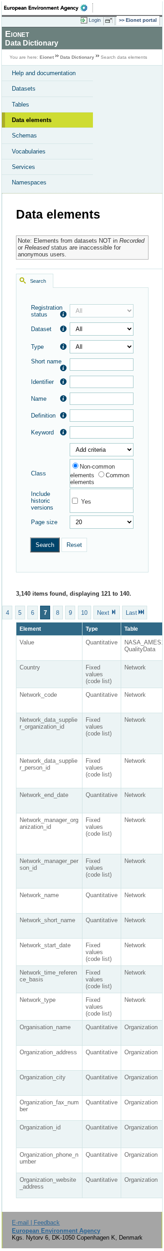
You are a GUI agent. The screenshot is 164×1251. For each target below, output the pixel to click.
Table (131, 629)
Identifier (42, 381)
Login (95, 20)
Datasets (24, 88)
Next (103, 612)
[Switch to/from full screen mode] (110, 20)
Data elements (31, 120)
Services (23, 166)
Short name (46, 361)
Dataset (41, 329)
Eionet (47, 57)
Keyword (42, 432)
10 (84, 612)
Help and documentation (44, 73)
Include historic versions (42, 500)
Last (131, 612)
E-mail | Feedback (36, 1222)
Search (38, 281)
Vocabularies (29, 151)
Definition (43, 415)
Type (37, 346)
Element (30, 629)
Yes (86, 501)
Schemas (24, 135)
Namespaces (29, 182)
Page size (44, 522)
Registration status (46, 311)
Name (38, 398)
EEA (48, 7)
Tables (20, 104)
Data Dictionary (77, 57)
